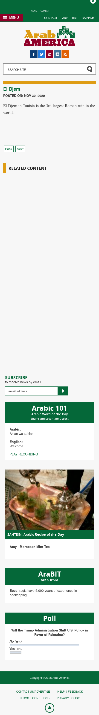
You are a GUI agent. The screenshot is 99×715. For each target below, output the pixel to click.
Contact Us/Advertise (33, 691)
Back (8, 149)
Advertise (70, 18)
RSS (64, 52)
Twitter (41, 52)
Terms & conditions (34, 698)
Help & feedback (70, 691)
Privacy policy (68, 698)
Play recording (24, 454)
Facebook (34, 52)
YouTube (49, 52)
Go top (47, 707)
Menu (14, 17)
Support (89, 17)
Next (20, 149)
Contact (50, 18)
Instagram (57, 52)
